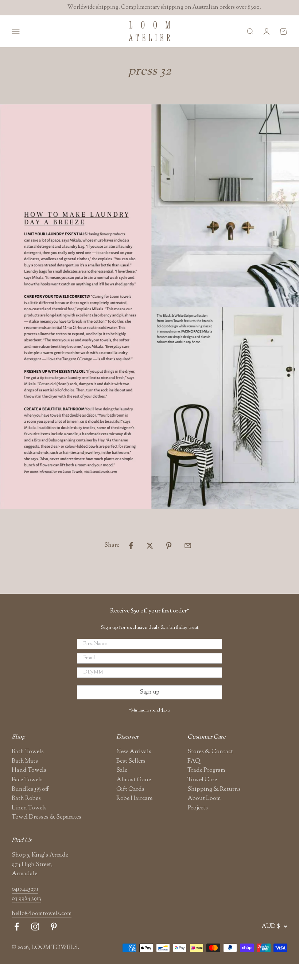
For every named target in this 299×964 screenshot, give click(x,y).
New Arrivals (133, 752)
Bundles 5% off (30, 789)
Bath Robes (26, 798)
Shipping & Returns (214, 789)
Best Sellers (130, 761)
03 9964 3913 (26, 899)
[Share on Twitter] (150, 545)
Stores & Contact (210, 752)
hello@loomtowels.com (41, 914)
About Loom (204, 798)
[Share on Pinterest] (169, 545)
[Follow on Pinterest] (54, 926)
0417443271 (25, 889)
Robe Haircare (134, 798)
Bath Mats (25, 761)
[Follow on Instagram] (35, 926)
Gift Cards (130, 789)
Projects (197, 808)
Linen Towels (29, 808)
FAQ (193, 761)
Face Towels (27, 780)
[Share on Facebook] (131, 545)
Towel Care (202, 780)
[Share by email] (187, 545)
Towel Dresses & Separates (46, 817)
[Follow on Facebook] (17, 926)
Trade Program (206, 770)
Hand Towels (29, 770)
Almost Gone (133, 780)
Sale (121, 770)
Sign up (149, 692)
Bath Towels (28, 752)
